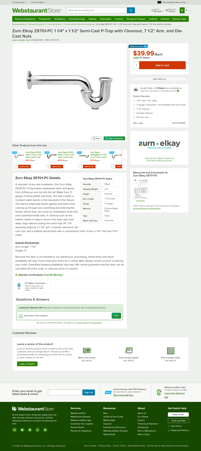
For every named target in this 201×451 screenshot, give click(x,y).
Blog (105, 413)
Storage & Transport (136, 19)
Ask (116, 315)
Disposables (105, 19)
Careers (141, 420)
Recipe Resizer (77, 427)
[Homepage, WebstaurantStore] (37, 10)
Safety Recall (109, 434)
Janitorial (153, 19)
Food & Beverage (77, 19)
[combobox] (96, 10)
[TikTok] (37, 430)
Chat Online (176, 426)
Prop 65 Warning (53, 275)
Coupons (107, 424)
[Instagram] (14, 430)
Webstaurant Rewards (80, 417)
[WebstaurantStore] (36, 408)
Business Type (179, 19)
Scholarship (143, 427)
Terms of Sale (90, 446)
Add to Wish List (159, 79)
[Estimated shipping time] (178, 90)
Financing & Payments (148, 424)
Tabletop (92, 19)
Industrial (165, 19)
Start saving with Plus (123, 395)
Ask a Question (116, 138)
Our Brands (143, 417)
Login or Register (27, 364)
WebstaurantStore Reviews (115, 431)
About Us (142, 413)
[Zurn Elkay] (159, 144)
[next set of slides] (124, 159)
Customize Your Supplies (82, 424)
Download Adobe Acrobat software (147, 208)
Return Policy (144, 434)
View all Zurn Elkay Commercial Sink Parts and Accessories (159, 159)
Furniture (119, 19)
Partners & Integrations (81, 431)
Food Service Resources (114, 427)
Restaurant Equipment (25, 19)
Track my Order (178, 420)
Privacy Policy (96, 323)
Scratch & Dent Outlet (113, 417)
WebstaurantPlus (78, 413)
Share (98, 138)
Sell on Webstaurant (147, 431)
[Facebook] (30, 430)
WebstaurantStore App (81, 420)
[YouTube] (22, 430)
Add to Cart (24, 166)
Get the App (38, 2)
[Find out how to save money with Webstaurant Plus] (15, 152)
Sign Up (88, 392)
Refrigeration (45, 19)
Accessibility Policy (136, 446)
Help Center (20, 2)
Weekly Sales (109, 420)
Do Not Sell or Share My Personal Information (168, 446)
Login (136, 57)
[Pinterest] (45, 430)
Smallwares (59, 19)
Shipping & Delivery (180, 430)
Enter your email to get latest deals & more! (27, 392)
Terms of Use (82, 323)
